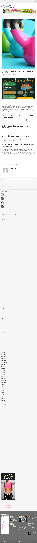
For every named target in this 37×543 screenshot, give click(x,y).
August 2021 (3, 342)
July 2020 (2, 366)
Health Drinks (3, 439)
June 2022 (3, 322)
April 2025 (3, 254)
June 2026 (3, 225)
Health (3, 74)
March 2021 (3, 352)
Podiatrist (3, 447)
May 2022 (3, 324)
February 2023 (3, 306)
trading (2, 463)
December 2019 (3, 380)
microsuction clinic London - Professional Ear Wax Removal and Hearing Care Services (16, 161)
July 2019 (2, 390)
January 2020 (3, 378)
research (2, 449)
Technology (3, 461)
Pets (2, 445)
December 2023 (3, 286)
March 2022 (3, 328)
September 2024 (4, 268)
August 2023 (3, 294)
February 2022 (3, 330)
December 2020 (3, 358)
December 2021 (3, 334)
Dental (2, 420)
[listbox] (23, 526)
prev (20, 520)
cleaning (2, 416)
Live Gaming (3, 443)
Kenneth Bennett (14, 74)
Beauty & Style (3, 410)
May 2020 (3, 370)
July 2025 (2, 248)
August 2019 (3, 388)
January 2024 (3, 284)
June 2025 (3, 250)
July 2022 (2, 320)
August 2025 (3, 246)
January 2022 (3, 332)
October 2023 (3, 290)
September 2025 (4, 244)
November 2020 (3, 360)
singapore (12, 164)
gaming (2, 435)
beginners (4, 164)
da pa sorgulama (8, 197)
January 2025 (3, 260)
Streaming (3, 457)
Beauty (2, 408)
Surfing (2, 459)
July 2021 (2, 344)
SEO (2, 451)
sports (2, 455)
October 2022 (3, 314)
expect (8, 164)
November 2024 (3, 264)
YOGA (2, 469)
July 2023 (2, 296)
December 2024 (3, 262)
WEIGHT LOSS (3, 467)
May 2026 (3, 227)
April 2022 (3, 326)
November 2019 (3, 382)
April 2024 (3, 278)
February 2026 (3, 233)
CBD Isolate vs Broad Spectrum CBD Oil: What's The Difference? (13, 160)
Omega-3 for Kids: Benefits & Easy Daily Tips (10, 159)
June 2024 (3, 274)
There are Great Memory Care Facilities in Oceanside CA (22, 523)
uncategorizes (3, 465)
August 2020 (3, 364)
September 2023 (4, 292)
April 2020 (3, 372)
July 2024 (2, 272)
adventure (3, 406)
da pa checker (7, 193)
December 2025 (3, 237)
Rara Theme (28, 541)
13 (4, 524)
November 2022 (3, 312)
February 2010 (3, 400)
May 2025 (3, 252)
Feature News (3, 428)
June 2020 (3, 368)
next (26, 520)
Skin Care (2, 453)
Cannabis (2, 414)
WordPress (34, 541)
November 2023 (3, 288)
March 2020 (3, 374)
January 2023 (3, 308)
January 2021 (3, 356)
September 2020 (4, 362)
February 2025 (3, 258)
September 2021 (3, 340)
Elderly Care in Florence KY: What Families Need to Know (34, 534)
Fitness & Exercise (4, 431)
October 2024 (3, 266)
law (2, 441)
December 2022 (3, 310)
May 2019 (2, 394)
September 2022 (4, 316)
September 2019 (3, 386)
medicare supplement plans (6, 505)
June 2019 (2, 392)
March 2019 (3, 396)
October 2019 (3, 384)
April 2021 (2, 350)
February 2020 (3, 376)
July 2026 (2, 223)
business (2, 412)
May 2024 (3, 276)
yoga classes (17, 164)
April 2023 (3, 302)
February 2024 (3, 282)
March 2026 (3, 231)
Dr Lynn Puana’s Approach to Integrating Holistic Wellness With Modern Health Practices (34, 527)
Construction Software (5, 418)
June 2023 (3, 298)
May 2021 (2, 348)
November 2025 (3, 240)
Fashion (2, 426)
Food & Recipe (3, 433)
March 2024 (3, 280)
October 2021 (3, 338)
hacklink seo (7, 205)
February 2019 (3, 398)
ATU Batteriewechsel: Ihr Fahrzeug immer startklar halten (15, 201)
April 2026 (3, 229)
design (2, 422)
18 (2, 527)
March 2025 (3, 256)
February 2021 (3, 354)
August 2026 (3, 221)
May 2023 (3, 300)
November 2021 (3, 336)
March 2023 (3, 304)
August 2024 (3, 270)
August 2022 (3, 318)
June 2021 (2, 346)
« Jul (1, 514)
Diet (2, 424)
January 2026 (3, 235)
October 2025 (3, 242)
